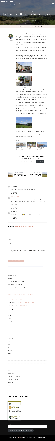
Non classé (10, 350)
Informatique (10, 329)
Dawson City (10, 278)
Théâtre (9, 370)
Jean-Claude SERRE (15, 196)
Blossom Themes (21, 438)
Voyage (37, 11)
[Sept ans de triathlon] (42, 144)
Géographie (10, 327)
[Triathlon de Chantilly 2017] (21, 144)
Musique (9, 341)
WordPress (34, 438)
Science (9, 361)
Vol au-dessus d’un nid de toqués (15, 284)
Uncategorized (11, 382)
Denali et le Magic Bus (17, 299)
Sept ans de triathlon (41, 147)
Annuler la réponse (29, 226)
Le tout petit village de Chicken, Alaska (16, 281)
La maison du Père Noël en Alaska (26, 302)
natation (9, 344)
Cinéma (9, 315)
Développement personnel (13, 321)
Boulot (9, 312)
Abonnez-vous (40, 161)
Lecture (9, 335)
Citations (9, 318)
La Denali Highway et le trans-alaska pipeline (17, 287)
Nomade (9, 347)
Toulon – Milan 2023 (12, 373)
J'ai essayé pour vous (12, 332)
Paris (9, 356)
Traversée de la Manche (13, 379)
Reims (9, 359)
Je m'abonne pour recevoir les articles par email (20, 430)
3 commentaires (33, 20)
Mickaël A (11, 40)
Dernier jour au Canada (13, 275)
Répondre (15, 193)
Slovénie (9, 364)
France (17, 11)
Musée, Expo (10, 338)
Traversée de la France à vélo (25, 11)
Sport (9, 367)
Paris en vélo (29, 147)
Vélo (34, 11)
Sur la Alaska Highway (23, 305)
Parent (9, 353)
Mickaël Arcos (7, 2)
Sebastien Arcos (19, 226)
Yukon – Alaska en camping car (14, 391)
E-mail (9, 424)
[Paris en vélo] (31, 144)
